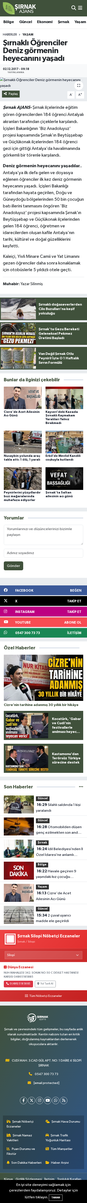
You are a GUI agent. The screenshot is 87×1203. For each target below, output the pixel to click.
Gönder (13, 566)
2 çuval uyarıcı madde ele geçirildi (53, 918)
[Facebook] (23, 1100)
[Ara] (73, 8)
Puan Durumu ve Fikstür (21, 1151)
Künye (8, 1179)
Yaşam (80, 22)
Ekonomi (44, 22)
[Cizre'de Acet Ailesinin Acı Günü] (23, 398)
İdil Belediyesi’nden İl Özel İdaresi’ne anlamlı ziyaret (59, 852)
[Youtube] (47, 1100)
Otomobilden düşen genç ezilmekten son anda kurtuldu (59, 830)
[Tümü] (81, 787)
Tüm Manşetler (61, 1149)
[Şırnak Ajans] (19, 8)
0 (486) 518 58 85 (20, 983)
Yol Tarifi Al (46, 983)
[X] (31, 1100)
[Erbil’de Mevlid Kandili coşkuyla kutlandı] (64, 442)
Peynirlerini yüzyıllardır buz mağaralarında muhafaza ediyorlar (22, 496)
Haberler (10, 34)
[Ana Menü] (80, 8)
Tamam (55, 1197)
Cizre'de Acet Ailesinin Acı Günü (53, 896)
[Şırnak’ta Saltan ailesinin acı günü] (64, 478)
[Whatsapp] (55, 1100)
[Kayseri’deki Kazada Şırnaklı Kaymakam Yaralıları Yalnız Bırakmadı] (64, 398)
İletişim (49, 1179)
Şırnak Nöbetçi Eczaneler (20, 1124)
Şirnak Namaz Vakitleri (19, 1138)
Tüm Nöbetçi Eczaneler (45, 996)
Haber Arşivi (60, 1162)
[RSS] (63, 1100)
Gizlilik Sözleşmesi (29, 1179)
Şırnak (63, 22)
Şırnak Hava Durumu (66, 1121)
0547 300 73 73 (46, 1074)
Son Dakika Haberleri (26, 1162)
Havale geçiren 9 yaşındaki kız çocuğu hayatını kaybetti (56, 874)
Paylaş (13, 93)
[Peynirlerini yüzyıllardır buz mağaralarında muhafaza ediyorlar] (23, 478)
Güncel (25, 22)
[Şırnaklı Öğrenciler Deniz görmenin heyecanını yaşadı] (43, 83)
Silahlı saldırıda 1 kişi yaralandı (58, 808)
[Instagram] (39, 1100)
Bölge (8, 22)
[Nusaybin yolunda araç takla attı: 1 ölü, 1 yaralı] (23, 442)
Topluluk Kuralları (69, 1179)
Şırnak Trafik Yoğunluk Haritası (58, 1138)
